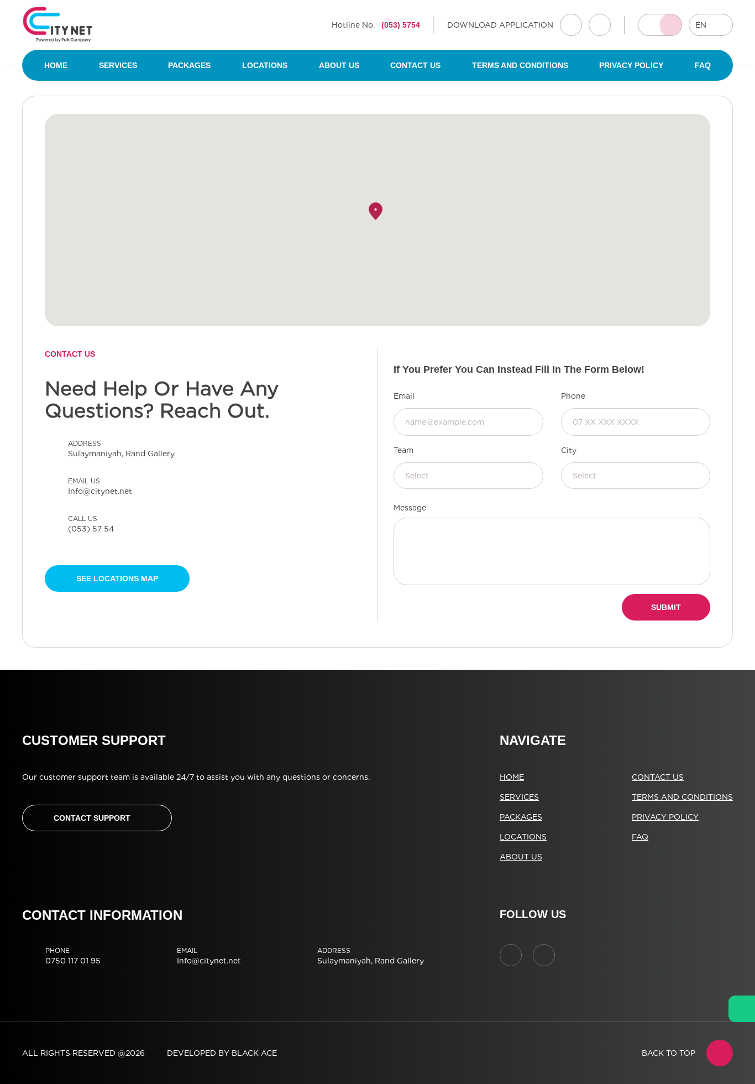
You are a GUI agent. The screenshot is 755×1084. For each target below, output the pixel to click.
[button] (375, 211)
